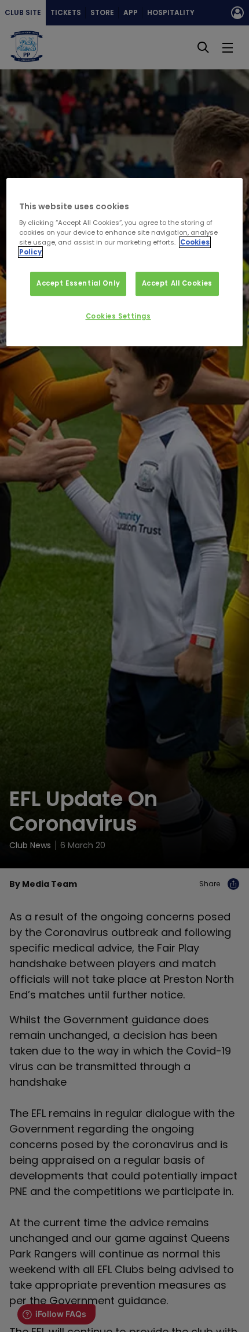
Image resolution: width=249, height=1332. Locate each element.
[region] (124, 262)
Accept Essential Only (78, 283)
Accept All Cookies (177, 283)
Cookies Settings (118, 316)
